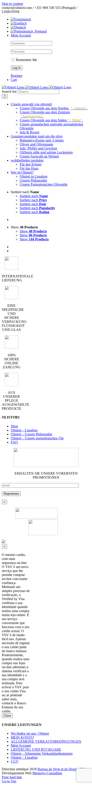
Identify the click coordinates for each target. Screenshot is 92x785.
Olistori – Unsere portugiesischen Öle (37, 438)
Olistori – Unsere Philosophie (31, 434)
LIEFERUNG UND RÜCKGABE (36, 749)
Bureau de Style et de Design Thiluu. (64, 769)
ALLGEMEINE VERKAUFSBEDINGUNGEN (46, 741)
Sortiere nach (34, 196)
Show (33, 231)
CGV (15, 761)
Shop (14, 426)
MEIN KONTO (22, 737)
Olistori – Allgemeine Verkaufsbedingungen (42, 753)
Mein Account (21, 745)
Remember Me (26, 60)
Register (16, 76)
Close (7, 715)
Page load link (12, 777)
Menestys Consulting (47, 773)
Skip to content (12, 4)
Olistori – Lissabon (24, 430)
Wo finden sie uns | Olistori (30, 733)
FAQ (14, 442)
